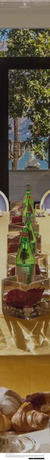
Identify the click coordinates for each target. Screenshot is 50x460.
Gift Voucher (39, 0)
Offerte (43, 0)
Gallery (36, 0)
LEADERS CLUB (47, 0)
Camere (33, 0)
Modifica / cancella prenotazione (46, 4)
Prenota (46, 3)
